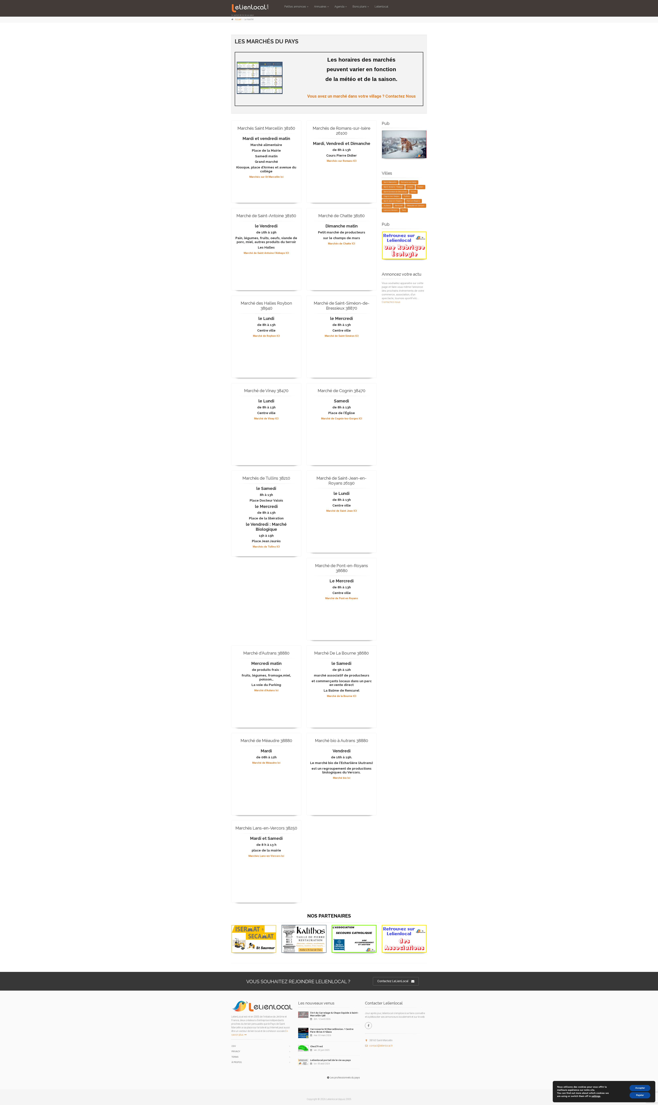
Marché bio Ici (341, 777)
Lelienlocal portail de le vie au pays (330, 1060)
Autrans (387, 205)
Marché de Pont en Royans (341, 598)
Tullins (407, 196)
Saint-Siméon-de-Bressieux (395, 192)
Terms (235, 1057)
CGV (233, 1046)
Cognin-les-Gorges (391, 196)
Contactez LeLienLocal (392, 981)
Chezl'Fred (316, 1046)
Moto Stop (404, 134)
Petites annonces (295, 6)
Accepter (640, 1088)
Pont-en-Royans (413, 201)
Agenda (339, 6)
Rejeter (640, 1095)
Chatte (410, 187)
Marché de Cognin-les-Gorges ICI (341, 418)
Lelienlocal (381, 6)
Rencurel (399, 205)
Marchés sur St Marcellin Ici (266, 176)
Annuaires (320, 6)
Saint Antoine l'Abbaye (393, 187)
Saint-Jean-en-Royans (393, 201)
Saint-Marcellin (390, 182)
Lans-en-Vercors (391, 210)
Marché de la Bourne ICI (341, 695)
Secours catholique (354, 928)
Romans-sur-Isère (408, 182)
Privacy (235, 1051)
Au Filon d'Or (253, 929)
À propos (236, 1062)
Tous (404, 210)
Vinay (413, 192)
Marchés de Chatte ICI (341, 243)
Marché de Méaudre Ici (266, 762)
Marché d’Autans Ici (266, 690)
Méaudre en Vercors (415, 205)
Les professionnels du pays (345, 1077)
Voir (402, 158)
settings (596, 1096)
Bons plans (359, 6)
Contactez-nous (391, 302)
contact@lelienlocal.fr (381, 1045)
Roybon (420, 187)
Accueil (238, 19)
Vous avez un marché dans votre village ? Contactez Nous (361, 96)
